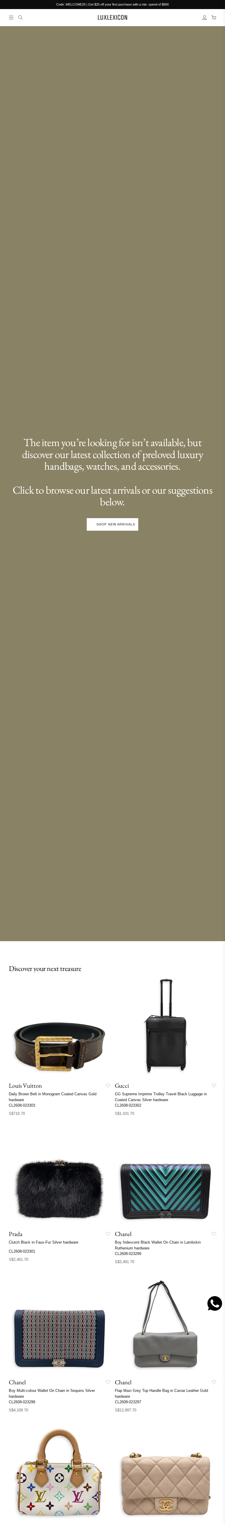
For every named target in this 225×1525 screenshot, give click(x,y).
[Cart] (214, 17)
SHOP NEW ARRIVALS (115, 524)
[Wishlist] (108, 1085)
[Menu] (11, 17)
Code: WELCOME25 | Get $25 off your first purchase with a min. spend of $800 (112, 4)
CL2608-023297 (128, 1402)
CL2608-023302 (128, 1105)
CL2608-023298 (22, 1402)
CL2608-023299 (128, 1253)
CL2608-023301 (22, 1251)
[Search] (20, 17)
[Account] (204, 17)
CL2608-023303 (22, 1105)
